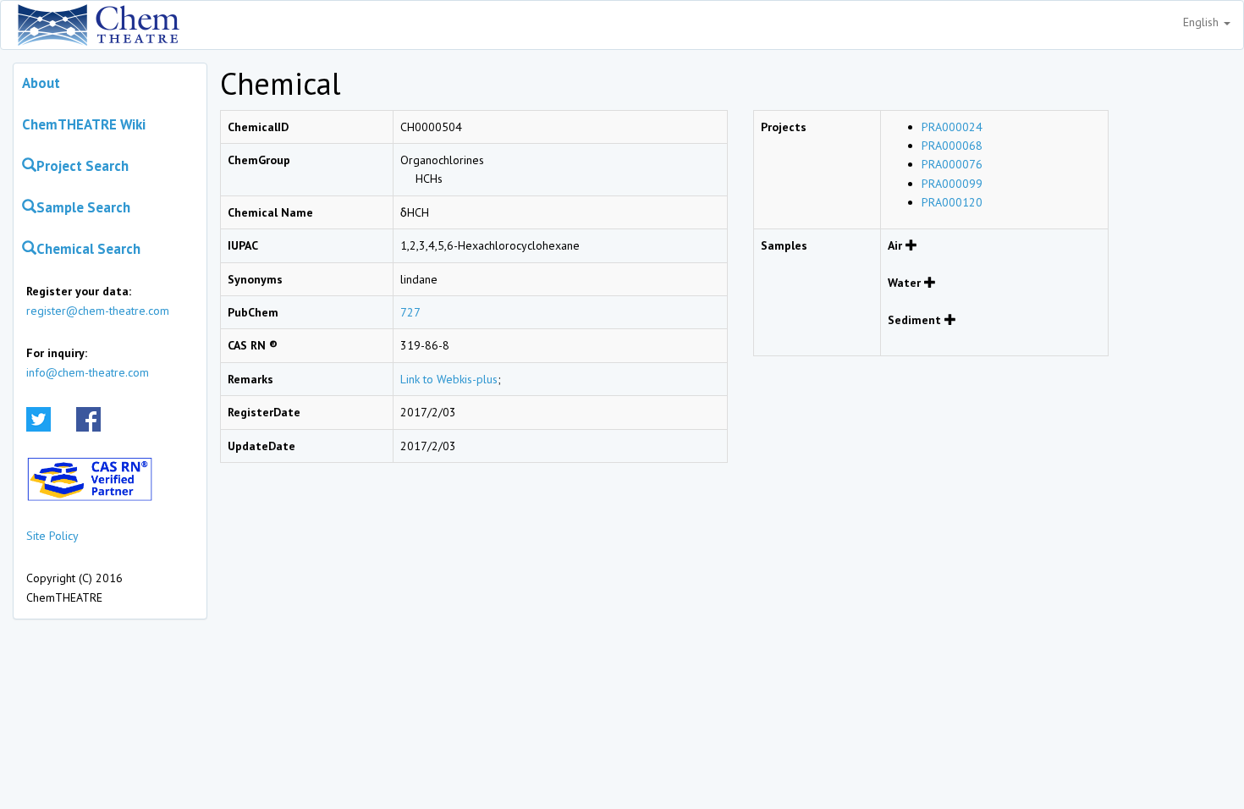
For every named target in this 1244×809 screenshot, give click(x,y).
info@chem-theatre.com (87, 372)
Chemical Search (88, 248)
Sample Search (83, 207)
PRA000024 (952, 127)
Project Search (82, 166)
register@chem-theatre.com (97, 310)
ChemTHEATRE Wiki (84, 124)
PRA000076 (952, 164)
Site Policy (52, 535)
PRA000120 (952, 202)
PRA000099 (952, 183)
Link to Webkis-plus (449, 379)
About (41, 83)
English (1202, 22)
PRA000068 (952, 145)
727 (410, 312)
